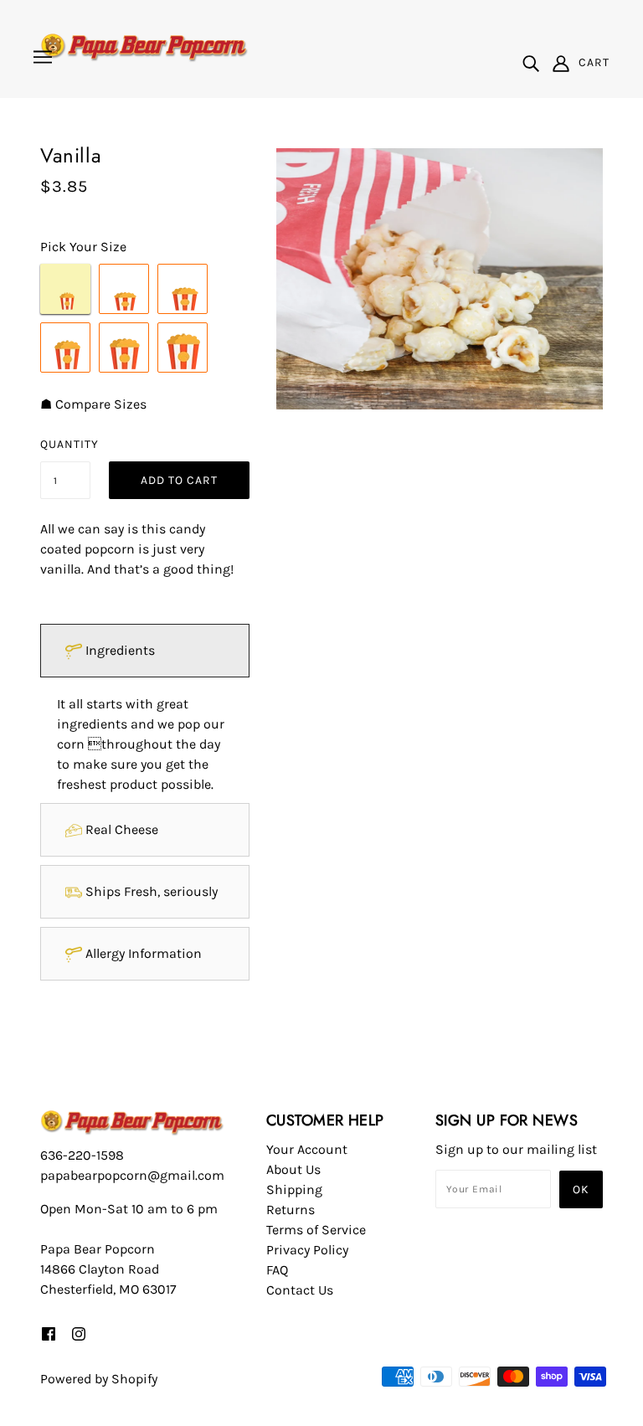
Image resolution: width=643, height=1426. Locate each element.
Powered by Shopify (98, 1379)
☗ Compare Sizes (93, 404)
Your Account (306, 1149)
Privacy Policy (307, 1250)
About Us (293, 1169)
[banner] (144, 46)
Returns (290, 1210)
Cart (594, 62)
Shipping (294, 1189)
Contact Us (299, 1290)
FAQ (277, 1270)
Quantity (65, 444)
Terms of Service (316, 1230)
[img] (531, 63)
